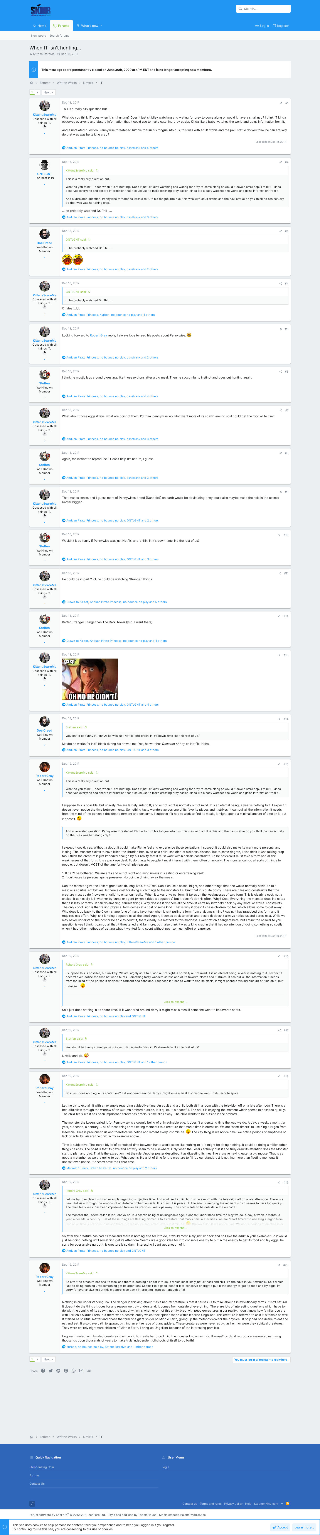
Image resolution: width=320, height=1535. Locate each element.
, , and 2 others (112, 269)
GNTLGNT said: (76, 239)
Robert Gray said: (77, 964)
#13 (286, 655)
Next (47, 92)
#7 (286, 410)
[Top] (282, 1503)
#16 (286, 956)
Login (165, 1467)
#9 (286, 492)
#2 (286, 162)
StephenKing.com (41, 1467)
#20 (285, 1265)
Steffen (44, 383)
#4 (286, 283)
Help (248, 1503)
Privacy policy (233, 1503)
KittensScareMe (44, 54)
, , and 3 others (112, 217)
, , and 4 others (110, 314)
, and (105, 1016)
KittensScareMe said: (80, 170)
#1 (286, 103)
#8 (286, 453)
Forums (34, 1475)
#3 (286, 231)
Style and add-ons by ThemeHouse (132, 1514)
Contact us (37, 1483)
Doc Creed (44, 243)
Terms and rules (211, 1503)
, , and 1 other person (120, 942)
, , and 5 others (112, 147)
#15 (286, 764)
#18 (286, 1076)
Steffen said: (74, 727)
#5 (286, 329)
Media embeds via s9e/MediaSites (182, 1514)
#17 (286, 1030)
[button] (101, 26)
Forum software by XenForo (67, 1514)
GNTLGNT (44, 174)
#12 (286, 616)
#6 (286, 371)
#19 (286, 1182)
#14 (286, 719)
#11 (286, 573)
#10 (286, 535)
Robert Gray (98, 335)
